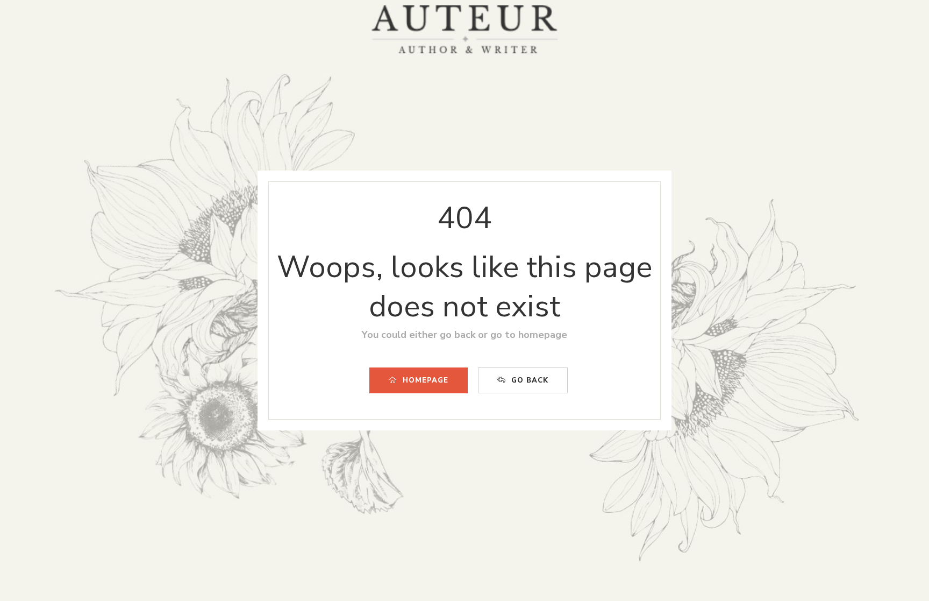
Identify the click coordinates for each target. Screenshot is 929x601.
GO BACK (529, 380)
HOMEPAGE (425, 380)
